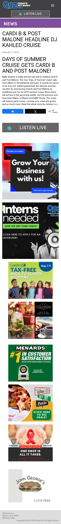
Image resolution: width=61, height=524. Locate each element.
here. (55, 104)
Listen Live (32, 14)
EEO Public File (38, 520)
